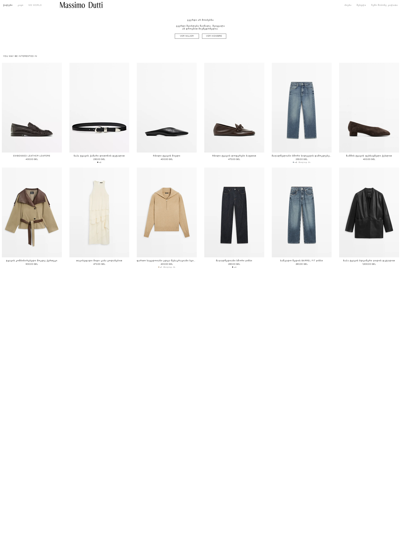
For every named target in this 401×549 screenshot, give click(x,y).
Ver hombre (214, 36)
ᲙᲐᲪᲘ (20, 5)
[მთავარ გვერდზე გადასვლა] (81, 5)
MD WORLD (35, 5)
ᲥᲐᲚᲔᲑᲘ (8, 5)
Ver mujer (187, 36)
